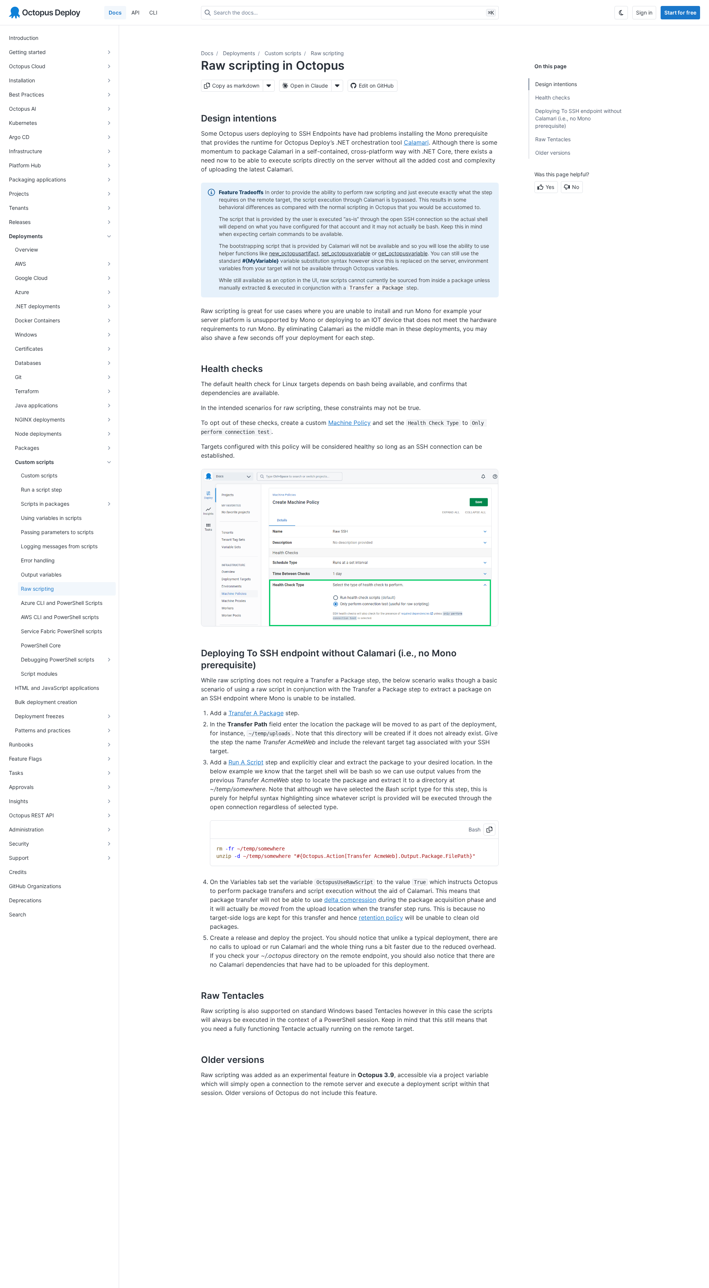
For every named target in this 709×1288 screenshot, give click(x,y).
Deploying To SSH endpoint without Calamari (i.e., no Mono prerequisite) (578, 118)
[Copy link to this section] (285, 118)
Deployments (239, 53)
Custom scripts (283, 53)
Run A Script (246, 762)
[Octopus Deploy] (44, 13)
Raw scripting (327, 53)
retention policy (381, 917)
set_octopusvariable (346, 253)
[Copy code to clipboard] (489, 830)
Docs (115, 12)
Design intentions (556, 84)
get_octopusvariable (403, 253)
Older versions (552, 152)
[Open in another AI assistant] (337, 86)
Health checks (552, 97)
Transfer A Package (256, 713)
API (135, 12)
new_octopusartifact (294, 253)
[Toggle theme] (621, 12)
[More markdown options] (269, 86)
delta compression (350, 899)
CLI (153, 12)
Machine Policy (349, 422)
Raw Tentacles (553, 139)
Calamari (416, 142)
